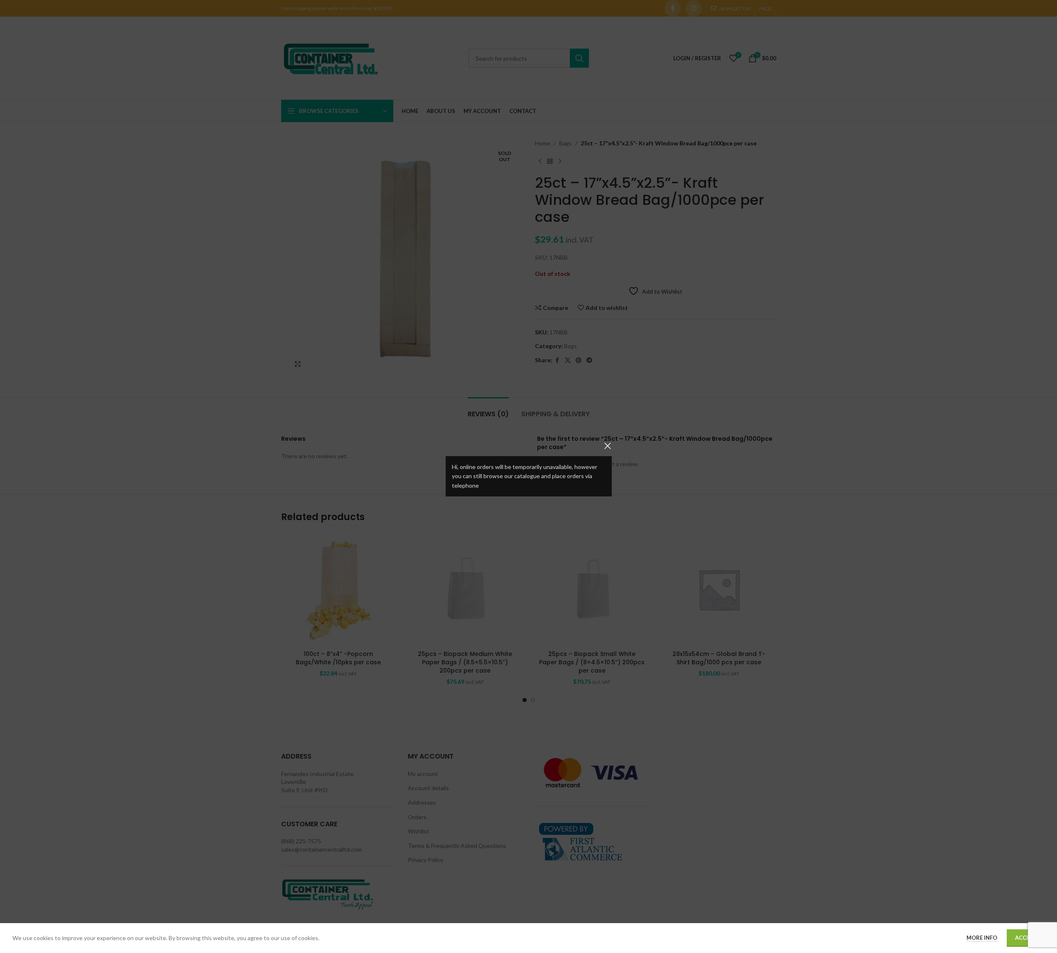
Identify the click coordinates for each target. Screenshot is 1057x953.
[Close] (607, 445)
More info (982, 937)
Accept (1025, 937)
